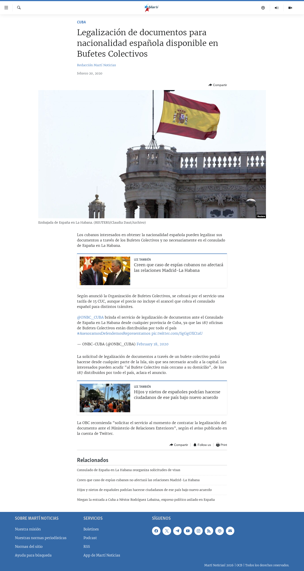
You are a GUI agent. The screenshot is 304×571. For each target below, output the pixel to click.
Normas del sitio (29, 546)
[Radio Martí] (277, 7)
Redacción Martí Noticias (96, 65)
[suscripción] (230, 531)
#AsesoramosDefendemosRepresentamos (113, 333)
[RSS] (209, 531)
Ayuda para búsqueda (33, 555)
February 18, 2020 (152, 344)
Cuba (81, 22)
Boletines (91, 529)
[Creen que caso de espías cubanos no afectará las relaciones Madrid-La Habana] (105, 271)
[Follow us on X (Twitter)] (166, 531)
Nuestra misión (28, 529)
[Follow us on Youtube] (188, 531)
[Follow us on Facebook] (156, 531)
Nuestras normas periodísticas (41, 538)
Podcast (90, 538)
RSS (86, 546)
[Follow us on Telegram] (177, 531)
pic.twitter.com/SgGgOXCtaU (177, 333)
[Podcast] (263, 7)
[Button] (218, 85)
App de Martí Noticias (101, 555)
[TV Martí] (290, 7)
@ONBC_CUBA (90, 317)
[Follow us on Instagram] (198, 531)
